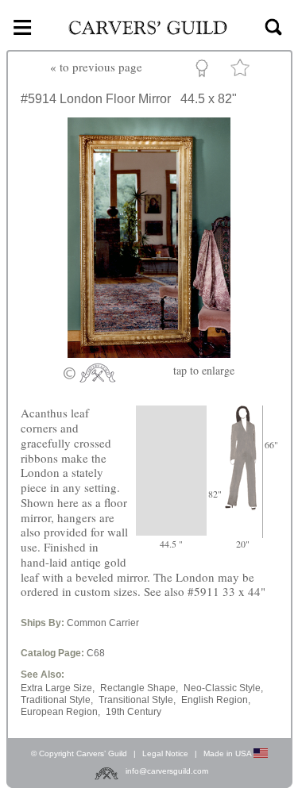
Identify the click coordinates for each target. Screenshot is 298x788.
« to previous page (96, 67)
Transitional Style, (137, 699)
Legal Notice (165, 753)
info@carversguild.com (167, 771)
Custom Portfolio (204, 71)
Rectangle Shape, (139, 688)
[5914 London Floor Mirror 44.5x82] (149, 353)
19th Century (133, 711)
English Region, (215, 699)
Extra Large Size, (58, 688)
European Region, (60, 711)
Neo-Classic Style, (223, 688)
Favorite (242, 71)
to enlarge (203, 370)
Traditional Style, (57, 699)
